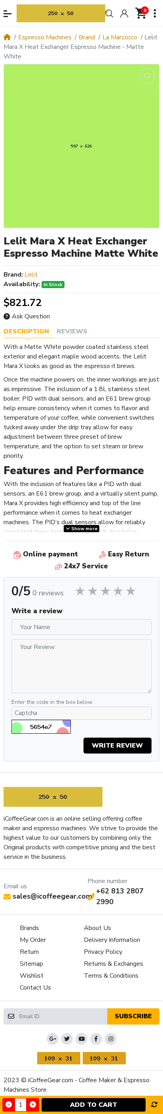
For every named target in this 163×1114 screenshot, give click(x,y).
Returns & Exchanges (113, 963)
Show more (84, 528)
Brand (87, 37)
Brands (29, 928)
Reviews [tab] (72, 331)
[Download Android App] (58, 1058)
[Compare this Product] (154, 1105)
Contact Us (35, 987)
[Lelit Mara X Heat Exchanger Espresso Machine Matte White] (81, 146)
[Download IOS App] (104, 1058)
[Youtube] (81, 1039)
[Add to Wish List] (147, 76)
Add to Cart (93, 1104)
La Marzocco (119, 37)
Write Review (117, 745)
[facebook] (96, 1039)
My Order (33, 940)
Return (29, 951)
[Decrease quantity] (8, 1104)
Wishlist (32, 975)
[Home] (7, 37)
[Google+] (53, 1039)
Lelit (31, 274)
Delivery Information (112, 940)
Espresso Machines (45, 37)
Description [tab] (26, 331)
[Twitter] (67, 1039)
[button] (7, 13)
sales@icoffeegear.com (52, 896)
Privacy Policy (103, 951)
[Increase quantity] (32, 1104)
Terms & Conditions (111, 975)
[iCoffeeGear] (61, 13)
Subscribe (133, 1016)
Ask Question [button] (31, 316)
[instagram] (111, 1039)
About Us (97, 928)
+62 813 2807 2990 (120, 896)
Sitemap (31, 963)
